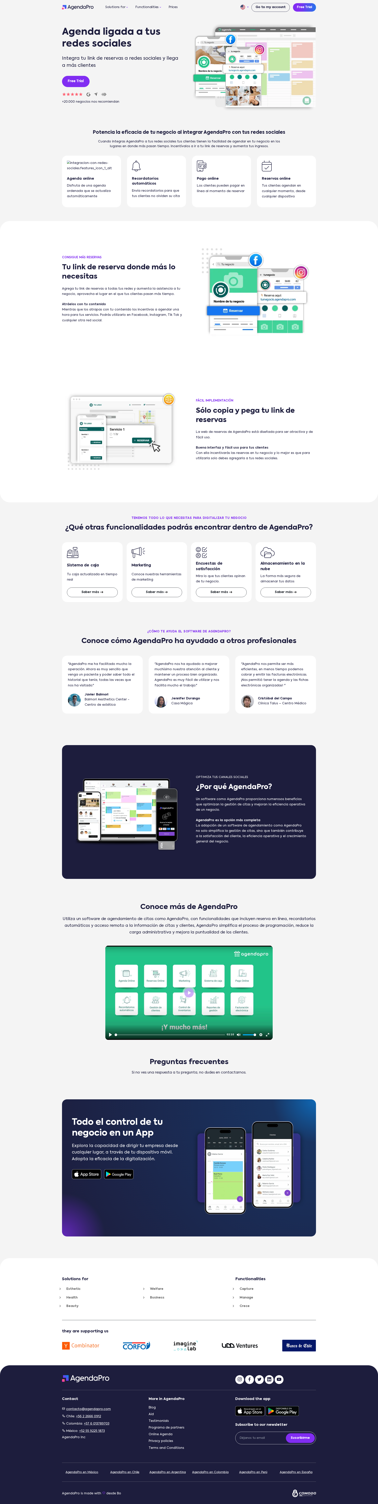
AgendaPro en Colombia (210, 1472)
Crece (245, 1306)
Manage (246, 1297)
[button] (244, 7)
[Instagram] (239, 1379)
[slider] (170, 1035)
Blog (152, 1407)
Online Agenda (160, 1434)
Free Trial (304, 7)
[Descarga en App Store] (86, 1174)
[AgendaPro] (78, 7)
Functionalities (146, 7)
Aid (151, 1414)
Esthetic (73, 1289)
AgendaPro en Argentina (167, 1472)
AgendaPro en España (296, 1472)
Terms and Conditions (166, 1448)
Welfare (156, 1289)
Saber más (90, 592)
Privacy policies (161, 1441)
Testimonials (159, 1421)
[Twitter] (259, 1379)
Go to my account (271, 7)
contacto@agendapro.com (88, 1409)
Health (72, 1297)
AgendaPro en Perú (253, 1472)
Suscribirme (300, 1438)
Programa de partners (166, 1427)
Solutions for (115, 7)
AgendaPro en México (82, 1472)
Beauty (72, 1306)
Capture (247, 1289)
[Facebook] (249, 1379)
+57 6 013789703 (96, 1423)
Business (157, 1297)
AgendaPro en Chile (124, 1472)
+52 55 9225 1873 (92, 1431)
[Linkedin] (269, 1379)
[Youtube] (279, 1379)
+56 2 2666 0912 (88, 1416)
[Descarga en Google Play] (118, 1174)
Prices (173, 7)
